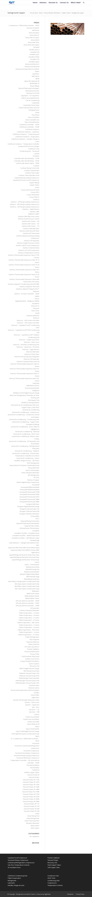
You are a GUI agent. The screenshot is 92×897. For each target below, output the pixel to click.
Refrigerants (12, 881)
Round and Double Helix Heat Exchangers (25, 690)
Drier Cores (35, 311)
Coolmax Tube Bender (31, 170)
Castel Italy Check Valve (31, 105)
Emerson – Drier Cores (31, 342)
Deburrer (36, 291)
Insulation (36, 531)
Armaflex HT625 (34, 57)
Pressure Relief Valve (32, 652)
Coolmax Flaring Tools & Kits (29, 168)
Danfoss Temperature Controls (28, 253)
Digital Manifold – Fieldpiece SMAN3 (27, 301)
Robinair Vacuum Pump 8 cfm (29, 676)
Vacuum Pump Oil (33, 775)
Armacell (36, 47)
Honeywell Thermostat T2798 (29, 492)
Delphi (37, 296)
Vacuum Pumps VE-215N (31, 794)
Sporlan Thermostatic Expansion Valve (26, 700)
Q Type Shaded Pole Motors (29, 661)
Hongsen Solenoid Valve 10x (29, 509)
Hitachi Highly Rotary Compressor (28, 482)
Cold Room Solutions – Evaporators (27, 137)
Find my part (35, 398)
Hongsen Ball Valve (32, 504)
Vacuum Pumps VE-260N (31, 799)
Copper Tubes (66, 13)
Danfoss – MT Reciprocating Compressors (25, 202)
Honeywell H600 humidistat (30, 487)
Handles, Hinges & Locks (16, 885)
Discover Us (35, 306)
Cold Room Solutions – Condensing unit (26, 134)
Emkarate (36, 383)
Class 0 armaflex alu (32, 120)
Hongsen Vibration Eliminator (29, 514)
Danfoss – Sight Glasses (31, 209)
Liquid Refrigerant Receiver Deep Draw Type (24, 555)
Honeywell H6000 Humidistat (29, 490)
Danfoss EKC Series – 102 (30, 221)
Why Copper (35, 828)
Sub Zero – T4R (34, 712)
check (37, 112)
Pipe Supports (34, 639)
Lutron (37, 562)
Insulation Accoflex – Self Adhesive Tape (25, 538)
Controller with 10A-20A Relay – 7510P (26, 161)
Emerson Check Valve (32, 354)
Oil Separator (34, 608)
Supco (37, 726)
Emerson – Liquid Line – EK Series (28, 347)
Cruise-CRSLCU (34, 197)
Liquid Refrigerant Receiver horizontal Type (24, 557)
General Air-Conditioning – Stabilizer (27, 451)
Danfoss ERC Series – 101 (30, 224)
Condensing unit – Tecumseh (29, 151)
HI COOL (36, 477)
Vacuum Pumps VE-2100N (30, 792)
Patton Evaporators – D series (29, 618)
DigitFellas (47, 894)
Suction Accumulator (32, 717)
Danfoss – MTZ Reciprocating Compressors (24, 204)
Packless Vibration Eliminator (29, 610)
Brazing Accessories (32, 91)
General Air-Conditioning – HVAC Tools (26, 434)
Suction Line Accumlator (31, 719)
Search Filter (35, 695)
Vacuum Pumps (34, 777)
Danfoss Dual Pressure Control (28, 219)
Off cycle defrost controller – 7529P (27, 606)
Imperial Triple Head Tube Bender (27, 523)
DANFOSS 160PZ (33, 214)
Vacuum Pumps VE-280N (31, 801)
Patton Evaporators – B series (29, 615)
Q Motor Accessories (32, 659)
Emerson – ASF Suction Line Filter (28, 323)
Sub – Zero (35, 707)
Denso (37, 299)
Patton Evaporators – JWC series (28, 623)
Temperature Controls (55, 885)
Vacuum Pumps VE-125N (31, 782)
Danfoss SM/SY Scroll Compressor (27, 245)
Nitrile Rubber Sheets (32, 596)
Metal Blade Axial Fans (31, 579)
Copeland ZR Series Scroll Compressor (26, 180)
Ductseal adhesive (33, 316)
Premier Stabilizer (33, 649)
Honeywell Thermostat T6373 (29, 497)
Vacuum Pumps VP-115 (31, 804)
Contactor (36, 156)
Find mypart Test (33, 400)
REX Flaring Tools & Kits (31, 671)
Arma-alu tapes (34, 33)
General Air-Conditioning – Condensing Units (24, 419)
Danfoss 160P (34, 212)
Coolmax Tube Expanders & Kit (28, 175)
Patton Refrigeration (32, 637)
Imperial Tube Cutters (32, 526)
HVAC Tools (51, 878)
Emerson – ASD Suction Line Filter (28, 320)
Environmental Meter (32, 388)
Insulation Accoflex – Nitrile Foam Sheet (26, 535)
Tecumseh (35, 743)
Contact (36, 154)
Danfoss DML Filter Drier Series (28, 216)
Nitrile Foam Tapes (33, 594)
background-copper (16, 13)
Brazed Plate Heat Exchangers (29, 88)
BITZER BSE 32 (34, 83)
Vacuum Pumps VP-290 (31, 811)
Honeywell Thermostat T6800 (29, 499)
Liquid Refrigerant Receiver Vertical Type (25, 560)
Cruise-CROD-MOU (33, 195)
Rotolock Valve (34, 685)
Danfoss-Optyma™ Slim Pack (29, 287)
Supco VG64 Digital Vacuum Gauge (27, 731)
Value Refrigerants (32, 818)
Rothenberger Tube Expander (29, 678)
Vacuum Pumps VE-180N (31, 789)
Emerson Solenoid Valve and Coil (28, 362)
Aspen (37, 71)
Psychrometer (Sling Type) (30, 656)
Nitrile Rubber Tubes (32, 598)
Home (41, 13)
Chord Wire (35, 115)
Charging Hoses (33, 110)
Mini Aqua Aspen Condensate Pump (27, 584)
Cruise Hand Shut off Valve (30, 190)
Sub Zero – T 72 (34, 710)
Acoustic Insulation (33, 28)
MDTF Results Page (32, 577)
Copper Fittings (34, 183)
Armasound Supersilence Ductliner (27, 69)
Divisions (36, 308)
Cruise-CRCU (35, 192)
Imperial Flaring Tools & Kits (30, 521)
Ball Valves (35, 76)
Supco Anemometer (32, 729)
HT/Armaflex (35, 516)
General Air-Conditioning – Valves (27, 458)
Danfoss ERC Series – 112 (30, 226)
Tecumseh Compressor (31, 751)
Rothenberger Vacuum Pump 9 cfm (27, 683)
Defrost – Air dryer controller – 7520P (26, 294)
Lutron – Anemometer (32, 564)
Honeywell (35, 485)
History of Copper (33, 480)
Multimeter (35, 591)
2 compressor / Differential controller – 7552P (24, 25)
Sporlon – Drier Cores (32, 702)
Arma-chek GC (34, 35)
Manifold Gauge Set (32, 569)
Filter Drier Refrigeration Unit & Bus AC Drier (24, 395)
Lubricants (11, 883)
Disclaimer (35, 303)
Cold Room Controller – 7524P (29, 127)
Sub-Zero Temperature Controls (19, 865)
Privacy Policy (34, 654)
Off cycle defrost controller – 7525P (27, 603)
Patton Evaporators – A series (29, 613)
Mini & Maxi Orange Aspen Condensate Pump (23, 581)
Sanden (36, 693)
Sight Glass (35, 697)
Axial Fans (35, 74)
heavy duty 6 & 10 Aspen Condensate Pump (24, 465)
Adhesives (35, 30)
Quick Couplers (34, 664)
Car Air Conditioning (32, 100)
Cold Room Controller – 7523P (29, 125)
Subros (36, 714)
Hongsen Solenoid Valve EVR (29, 511)
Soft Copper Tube (54, 867)
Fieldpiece (35, 391)
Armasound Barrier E (32, 64)
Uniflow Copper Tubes (31, 772)
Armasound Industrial (32, 67)
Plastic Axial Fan (33, 644)
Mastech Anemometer (31, 572)
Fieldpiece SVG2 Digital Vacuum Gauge (26, 393)
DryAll (37, 313)
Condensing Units (54, 881)
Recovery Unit (34, 666)
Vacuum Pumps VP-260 (31, 809)
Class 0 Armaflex (33, 117)
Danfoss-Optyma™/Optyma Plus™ (27, 289)
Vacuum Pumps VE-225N (31, 797)
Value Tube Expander (32, 821)
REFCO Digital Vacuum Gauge (29, 668)
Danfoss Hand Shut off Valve (29, 231)
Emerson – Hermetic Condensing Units (26, 345)
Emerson (36, 318)
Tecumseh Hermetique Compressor (27, 753)
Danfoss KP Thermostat (31, 233)
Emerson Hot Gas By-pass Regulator (27, 357)
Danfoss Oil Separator (31, 241)
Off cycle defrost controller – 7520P (27, 601)
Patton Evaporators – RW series (28, 630)
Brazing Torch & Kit (33, 93)
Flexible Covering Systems (30, 403)
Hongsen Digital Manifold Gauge (28, 506)
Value (37, 814)
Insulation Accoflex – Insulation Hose (26, 533)
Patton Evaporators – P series (29, 625)
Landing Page (34, 540)
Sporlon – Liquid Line (32, 705)
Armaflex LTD (34, 59)
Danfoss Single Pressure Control (28, 243)
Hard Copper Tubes (54, 865)
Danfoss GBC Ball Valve (31, 229)
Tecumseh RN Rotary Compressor (27, 758)
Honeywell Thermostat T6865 (29, 502)
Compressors (52, 883)
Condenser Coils (33, 149)
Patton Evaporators (14, 878)
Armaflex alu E (34, 54)
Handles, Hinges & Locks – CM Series (26, 461)
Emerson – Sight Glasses (30, 349)
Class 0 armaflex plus (32, 122)
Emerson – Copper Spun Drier (29, 340)
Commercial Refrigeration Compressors (21, 863)
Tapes (37, 736)
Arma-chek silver (33, 42)
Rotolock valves (34, 688)
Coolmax (36, 166)
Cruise (37, 187)
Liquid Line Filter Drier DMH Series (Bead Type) (23, 548)
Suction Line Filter (33, 722)
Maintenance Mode (32, 567)
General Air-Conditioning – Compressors (25, 412)
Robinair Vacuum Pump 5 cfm (29, 673)
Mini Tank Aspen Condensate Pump (27, 589)
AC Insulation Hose (14, 867)
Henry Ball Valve (33, 468)
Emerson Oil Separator (31, 359)
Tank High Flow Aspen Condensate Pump (25, 734)
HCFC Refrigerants (33, 463)
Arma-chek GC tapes (32, 38)
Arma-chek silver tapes (31, 45)
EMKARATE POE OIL (32, 386)
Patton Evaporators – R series (29, 627)
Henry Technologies (32, 470)
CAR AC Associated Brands (30, 98)
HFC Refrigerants (33, 475)
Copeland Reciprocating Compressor (26, 178)
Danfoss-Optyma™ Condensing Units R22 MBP (23, 284)
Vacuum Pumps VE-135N (31, 785)
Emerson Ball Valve (32, 352)
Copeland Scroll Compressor (17, 858)
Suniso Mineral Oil (33, 724)
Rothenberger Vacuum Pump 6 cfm (27, 681)
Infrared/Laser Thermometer (29, 528)
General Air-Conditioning (31, 410)
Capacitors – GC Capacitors (30, 96)
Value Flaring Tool (33, 816)
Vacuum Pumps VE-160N (31, 787)
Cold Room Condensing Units (17, 876)
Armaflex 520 (34, 52)
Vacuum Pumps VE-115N (31, 780)
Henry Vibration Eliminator (52, 13)
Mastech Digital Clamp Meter (29, 574)
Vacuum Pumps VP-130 (31, 806)
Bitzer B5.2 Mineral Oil (32, 81)
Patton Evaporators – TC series (28, 635)
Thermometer (34, 768)
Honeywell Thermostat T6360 (29, 494)
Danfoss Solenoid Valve (31, 248)
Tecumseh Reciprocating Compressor (26, 756)
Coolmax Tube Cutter (32, 173)
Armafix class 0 (34, 50)
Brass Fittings (34, 86)
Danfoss (36, 200)
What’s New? (35, 826)
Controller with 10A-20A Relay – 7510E (26, 158)
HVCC (37, 519)
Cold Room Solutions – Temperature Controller (23, 144)
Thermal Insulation (33, 765)
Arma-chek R (35, 40)
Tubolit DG (35, 770)
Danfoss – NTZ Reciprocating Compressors (24, 207)
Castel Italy (35, 103)
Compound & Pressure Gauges (28, 146)
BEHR (37, 79)
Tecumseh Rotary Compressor (18, 860)
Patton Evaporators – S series (29, 632)
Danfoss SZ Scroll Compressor (29, 250)
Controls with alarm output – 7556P (27, 163)
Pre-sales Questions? (32, 647)
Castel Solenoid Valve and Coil (29, 108)
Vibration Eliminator (32, 823)
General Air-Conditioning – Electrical (27, 432)
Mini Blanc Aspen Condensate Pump (27, 586)
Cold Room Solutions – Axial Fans (28, 132)
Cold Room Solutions (32, 129)
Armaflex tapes (34, 62)
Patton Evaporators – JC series (29, 620)
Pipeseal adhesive (33, 642)
